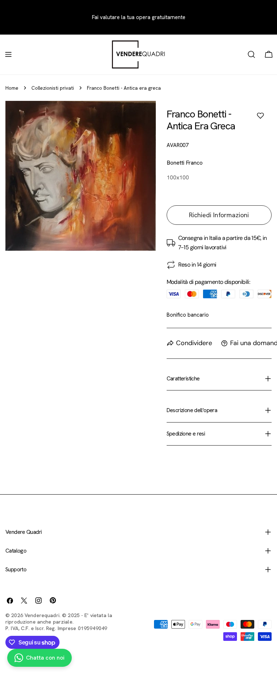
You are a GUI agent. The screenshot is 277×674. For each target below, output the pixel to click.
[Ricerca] (251, 54)
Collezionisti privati (52, 88)
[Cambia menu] (8, 54)
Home (11, 88)
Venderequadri (42, 615)
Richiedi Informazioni (219, 215)
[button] (260, 115)
